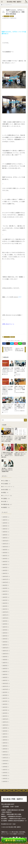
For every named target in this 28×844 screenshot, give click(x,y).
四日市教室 (6, 489)
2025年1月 (6, 573)
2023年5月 (6, 632)
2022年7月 (6, 662)
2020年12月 (6, 719)
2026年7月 (6, 519)
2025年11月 (6, 543)
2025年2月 (6, 570)
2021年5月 (6, 704)
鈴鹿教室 (11, 16)
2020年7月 (6, 733)
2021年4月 (6, 707)
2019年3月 (6, 781)
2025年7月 (6, 555)
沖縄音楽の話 (7, 504)
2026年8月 (6, 516)
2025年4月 (6, 564)
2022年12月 (6, 647)
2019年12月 (6, 754)
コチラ (19, 297)
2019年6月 (6, 772)
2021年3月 (6, 710)
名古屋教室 (6, 483)
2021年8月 (6, 695)
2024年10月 (6, 582)
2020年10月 (6, 725)
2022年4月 (6, 671)
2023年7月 (6, 626)
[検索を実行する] (25, 420)
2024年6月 (6, 594)
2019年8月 (6, 766)
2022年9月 (6, 656)
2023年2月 (6, 641)
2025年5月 (6, 561)
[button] (4, 343)
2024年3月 (6, 603)
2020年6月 (6, 736)
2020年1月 (6, 751)
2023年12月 (6, 612)
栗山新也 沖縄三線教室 (14, 1)
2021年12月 (6, 683)
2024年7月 (6, 591)
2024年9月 (6, 585)
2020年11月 (6, 722)
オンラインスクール (8, 486)
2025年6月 (6, 558)
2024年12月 (6, 576)
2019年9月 (6, 763)
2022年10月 (6, 653)
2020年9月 (6, 728)
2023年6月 (6, 629)
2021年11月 (6, 686)
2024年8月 (6, 588)
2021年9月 (6, 692)
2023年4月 (6, 635)
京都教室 (6, 498)
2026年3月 (6, 531)
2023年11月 (6, 615)
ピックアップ (6, 16)
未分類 (5, 501)
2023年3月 (6, 638)
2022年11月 (6, 650)
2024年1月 (6, 609)
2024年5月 (6, 597)
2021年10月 (6, 689)
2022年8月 (6, 659)
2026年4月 (6, 528)
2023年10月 (6, 618)
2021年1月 (6, 716)
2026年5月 (6, 525)
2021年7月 (6, 698)
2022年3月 (6, 674)
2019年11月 (6, 757)
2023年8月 (6, 624)
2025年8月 (6, 552)
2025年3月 (6, 567)
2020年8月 (6, 731)
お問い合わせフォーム (8, 324)
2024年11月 (6, 579)
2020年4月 (6, 742)
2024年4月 (6, 600)
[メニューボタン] (2, 2)
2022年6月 (6, 665)
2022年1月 (6, 680)
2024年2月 (6, 606)
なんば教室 (6, 480)
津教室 (5, 492)
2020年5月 (6, 739)
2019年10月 (6, 760)
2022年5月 (6, 668)
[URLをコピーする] (24, 343)
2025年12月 (6, 540)
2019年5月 (6, 775)
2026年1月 (6, 537)
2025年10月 (6, 546)
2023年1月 (6, 644)
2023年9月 (6, 621)
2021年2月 (6, 713)
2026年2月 (6, 534)
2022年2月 (6, 677)
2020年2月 (6, 748)
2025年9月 (6, 549)
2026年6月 (6, 522)
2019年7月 (6, 769)
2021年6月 (6, 701)
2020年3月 (6, 745)
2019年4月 (6, 778)
